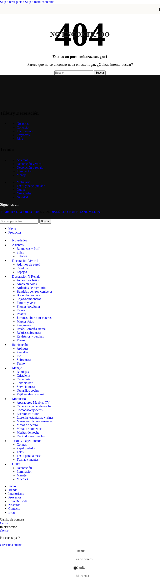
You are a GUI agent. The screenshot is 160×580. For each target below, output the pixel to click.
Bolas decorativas (28, 295)
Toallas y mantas (28, 459)
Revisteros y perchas (30, 336)
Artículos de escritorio (31, 287)
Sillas (20, 252)
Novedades (24, 193)
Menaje (21, 175)
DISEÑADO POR (75, 212)
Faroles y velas (26, 302)
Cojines (22, 444)
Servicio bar (24, 383)
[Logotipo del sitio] (80, 15)
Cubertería (23, 379)
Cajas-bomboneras (29, 299)
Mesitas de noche (28, 432)
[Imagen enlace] (21, 102)
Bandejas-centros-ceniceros (34, 291)
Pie (19, 356)
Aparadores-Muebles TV (33, 402)
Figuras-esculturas (28, 306)
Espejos (22, 272)
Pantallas (22, 352)
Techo (21, 363)
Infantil (21, 314)
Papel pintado (26, 448)
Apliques (23, 348)
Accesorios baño (28, 280)
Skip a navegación (12, 2)
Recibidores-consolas (31, 436)
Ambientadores (27, 284)
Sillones (22, 256)
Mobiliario (23, 182)
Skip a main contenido (39, 2)
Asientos (22, 160)
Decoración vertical (29, 164)
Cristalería (23, 375)
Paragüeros (24, 325)
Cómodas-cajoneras (29, 410)
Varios (21, 340)
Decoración (24, 468)
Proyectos (23, 135)
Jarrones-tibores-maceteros (34, 317)
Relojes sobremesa (29, 332)
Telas (20, 452)
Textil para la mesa (29, 456)
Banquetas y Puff (28, 248)
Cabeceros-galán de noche (34, 406)
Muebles (22, 479)
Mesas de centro (27, 425)
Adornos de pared (28, 264)
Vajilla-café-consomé (30, 394)
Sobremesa (24, 359)
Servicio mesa (26, 386)
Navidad (22, 197)
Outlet (21, 189)
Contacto (23, 127)
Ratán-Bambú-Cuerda (31, 329)
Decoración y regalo (30, 167)
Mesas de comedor (29, 428)
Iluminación (24, 171)
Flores (21, 310)
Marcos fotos (25, 321)
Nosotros (23, 123)
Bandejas (23, 371)
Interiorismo (24, 131)
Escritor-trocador (28, 414)
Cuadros (22, 268)
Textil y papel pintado (31, 186)
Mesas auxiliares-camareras (34, 421)
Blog (20, 138)
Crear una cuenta (11, 545)
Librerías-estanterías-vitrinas (35, 417)
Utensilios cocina (28, 390)
